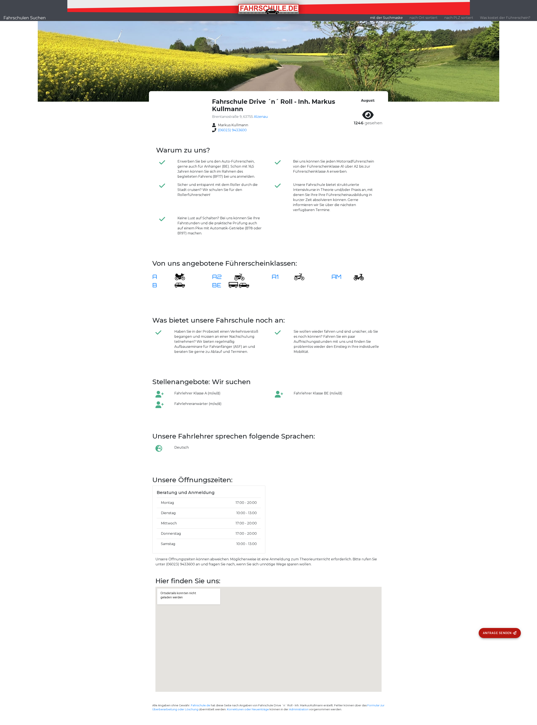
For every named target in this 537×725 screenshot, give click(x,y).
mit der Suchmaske (388, 18)
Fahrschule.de (200, 705)
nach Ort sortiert (423, 18)
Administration (299, 709)
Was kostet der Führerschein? (505, 18)
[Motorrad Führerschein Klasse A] (177, 276)
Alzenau (261, 117)
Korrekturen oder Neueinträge (248, 709)
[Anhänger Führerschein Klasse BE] (238, 285)
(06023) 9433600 (232, 130)
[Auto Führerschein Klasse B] (177, 285)
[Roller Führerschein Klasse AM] (356, 276)
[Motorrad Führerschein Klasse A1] (296, 276)
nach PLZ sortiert (458, 18)
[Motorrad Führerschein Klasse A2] (236, 276)
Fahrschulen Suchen (24, 17)
